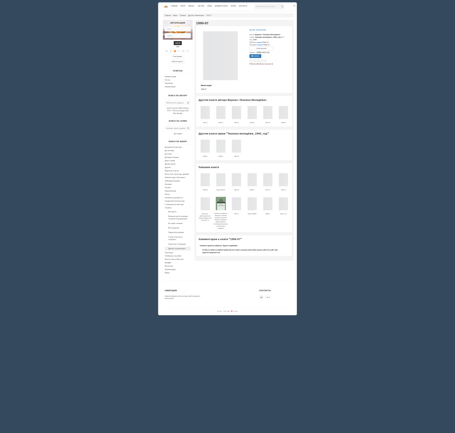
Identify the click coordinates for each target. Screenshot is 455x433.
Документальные (172, 157)
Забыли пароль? (177, 61)
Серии (209, 6)
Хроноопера (220, 398)
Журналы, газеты (172, 171)
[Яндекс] (179, 51)
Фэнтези (218, 393)
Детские (168, 154)
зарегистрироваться (211, 252)
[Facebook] (188, 51)
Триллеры (169, 252)
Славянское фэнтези (223, 345)
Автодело (172, 211)
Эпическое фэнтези (223, 409)
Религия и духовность (174, 197)
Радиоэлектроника (176, 232)
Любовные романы (172, 181)
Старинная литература (174, 204)
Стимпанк (219, 367)
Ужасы (217, 382)
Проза (167, 194)
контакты (180, 296)
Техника (183, 15)
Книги (182, 6)
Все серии (178, 133)
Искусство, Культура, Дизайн (177, 174)
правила (196, 296)
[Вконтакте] (166, 51)
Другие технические (196, 15)
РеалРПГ (218, 329)
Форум (233, 6)
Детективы (169, 150)
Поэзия (168, 187)
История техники (175, 223)
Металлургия (173, 228)
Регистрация (177, 56)
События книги (261, 48)
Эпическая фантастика (224, 404)
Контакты (243, 6)
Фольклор (169, 266)
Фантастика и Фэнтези (174, 259)
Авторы (201, 6)
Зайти (177, 43)
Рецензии (169, 83)
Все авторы (177, 113)
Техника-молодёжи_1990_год (268, 37)
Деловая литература (223, 12)
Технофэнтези (221, 377)
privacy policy (169, 298)
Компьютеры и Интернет (175, 177)
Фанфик (168, 262)
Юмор (167, 273)
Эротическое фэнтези (224, 419)
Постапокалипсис (222, 319)
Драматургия (170, 164)
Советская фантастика (224, 351)
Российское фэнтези (223, 335)
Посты (167, 80)
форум (173, 296)
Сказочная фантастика (224, 340)
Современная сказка (223, 356)
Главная (174, 6)
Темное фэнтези (221, 372)
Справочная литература (175, 201)
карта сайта (188, 296)
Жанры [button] (191, 6)
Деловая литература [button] (196, 12)
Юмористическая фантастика (227, 425)
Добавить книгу (221, 6)
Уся (216, 388)
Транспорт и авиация (177, 244)
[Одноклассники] (175, 51)
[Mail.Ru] (171, 51)
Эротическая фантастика (225, 414)
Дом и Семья (170, 160)
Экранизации (170, 86)
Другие (168, 167)
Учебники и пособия (173, 256)
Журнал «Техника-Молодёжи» (268, 34)
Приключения (170, 191)
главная (167, 296)
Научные (168, 184)
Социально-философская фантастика (230, 361)
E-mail (267, 297)
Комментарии (170, 76)
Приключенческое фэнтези (226, 324)
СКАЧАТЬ (256, 56)
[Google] (183, 51)
